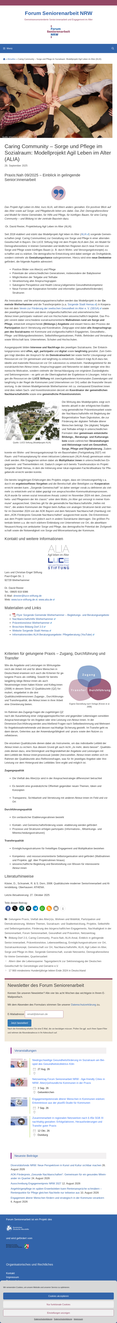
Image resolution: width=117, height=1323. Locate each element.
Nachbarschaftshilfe (65, 947)
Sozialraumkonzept (15, 947)
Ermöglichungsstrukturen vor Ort (87, 942)
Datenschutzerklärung (43, 1319)
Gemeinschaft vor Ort (40, 947)
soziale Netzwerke (74, 951)
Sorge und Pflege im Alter (19, 951)
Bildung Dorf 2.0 (18, 937)
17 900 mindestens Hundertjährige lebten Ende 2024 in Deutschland (47, 970)
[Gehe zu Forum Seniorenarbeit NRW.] (4, 59)
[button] (8, 908)
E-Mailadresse (16, 1014)
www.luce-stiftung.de (23, 599)
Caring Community (39, 937)
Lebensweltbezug (57, 942)
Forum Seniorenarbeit (35, 933)
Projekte (91, 923)
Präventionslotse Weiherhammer (31, 622)
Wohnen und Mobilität (67, 919)
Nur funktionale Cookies (58, 1304)
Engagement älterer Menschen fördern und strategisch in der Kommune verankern (58, 1197)
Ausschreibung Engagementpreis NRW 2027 (36, 1183)
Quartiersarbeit (38, 956)
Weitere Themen (35, 923)
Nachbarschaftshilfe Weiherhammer (32, 619)
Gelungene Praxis (19, 919)
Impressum (78, 1319)
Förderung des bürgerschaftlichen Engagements (59, 928)
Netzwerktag (88, 933)
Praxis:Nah (57, 937)
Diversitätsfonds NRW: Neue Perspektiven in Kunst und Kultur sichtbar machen (56, 1165)
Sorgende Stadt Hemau (81, 304)
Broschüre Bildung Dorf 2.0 (27, 626)
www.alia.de (45, 599)
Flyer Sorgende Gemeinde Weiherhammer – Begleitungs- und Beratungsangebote (63, 615)
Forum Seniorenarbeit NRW (58, 13)
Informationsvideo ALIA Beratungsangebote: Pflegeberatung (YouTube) (52, 634)
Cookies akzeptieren (58, 1296)
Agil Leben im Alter (95, 947)
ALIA (84, 234)
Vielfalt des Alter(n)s (42, 919)
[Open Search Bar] (113, 48)
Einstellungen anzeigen (58, 1313)
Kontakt (10, 1273)
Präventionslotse (36, 942)
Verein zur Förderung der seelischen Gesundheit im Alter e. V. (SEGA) (59, 308)
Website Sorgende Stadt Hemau (30, 630)
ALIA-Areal (71, 937)
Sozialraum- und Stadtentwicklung (65, 923)
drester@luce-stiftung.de (27, 595)
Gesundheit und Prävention (64, 933)
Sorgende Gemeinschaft (48, 951)
